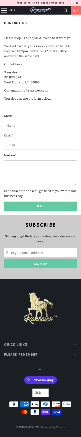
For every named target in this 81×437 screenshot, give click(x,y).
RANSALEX (32, 427)
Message (10, 155)
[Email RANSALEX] (40, 370)
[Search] (66, 10)
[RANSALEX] (40, 10)
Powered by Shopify (53, 427)
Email (8, 135)
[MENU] (2, 10)
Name (8, 115)
